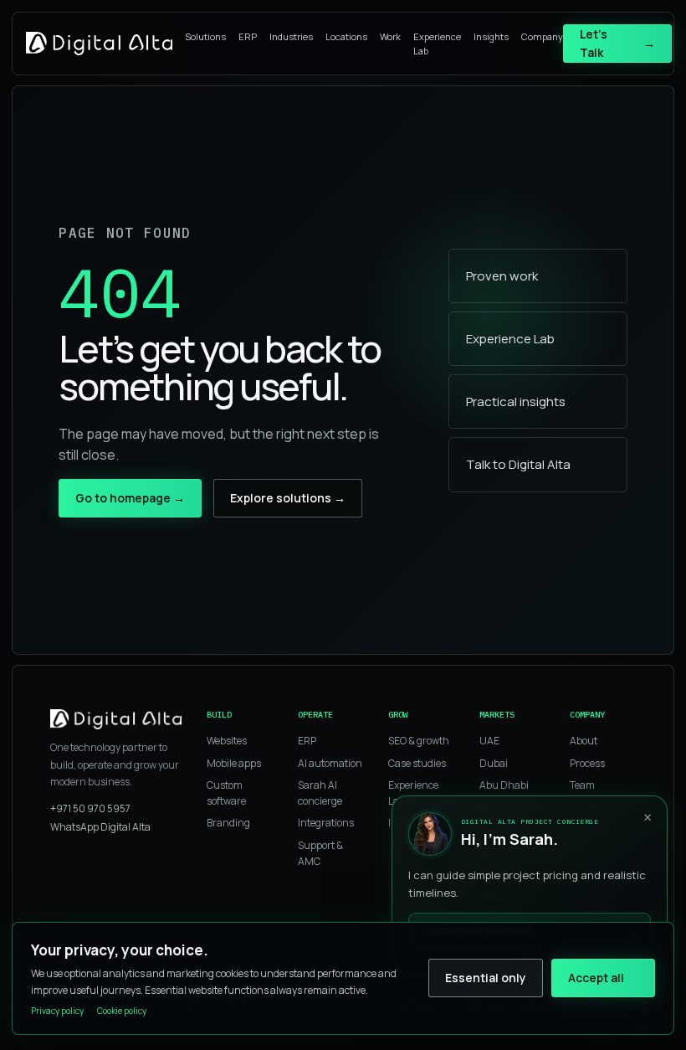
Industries (291, 36)
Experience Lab (437, 43)
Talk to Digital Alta (518, 464)
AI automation (330, 763)
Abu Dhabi (504, 785)
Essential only (485, 978)
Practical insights (516, 401)
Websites (227, 740)
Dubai (493, 763)
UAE (489, 740)
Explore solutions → (288, 498)
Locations (346, 36)
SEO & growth (418, 740)
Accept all (596, 978)
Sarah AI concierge (320, 793)
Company (542, 36)
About (583, 740)
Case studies (417, 763)
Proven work (502, 276)
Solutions (205, 36)
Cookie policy (121, 1011)
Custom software (226, 793)
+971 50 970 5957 (90, 808)
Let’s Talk (617, 43)
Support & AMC (320, 853)
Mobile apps (234, 763)
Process (587, 763)
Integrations (326, 823)
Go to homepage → (130, 498)
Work (390, 36)
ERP (247, 36)
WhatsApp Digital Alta (100, 827)
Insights (491, 36)
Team (582, 785)
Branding (228, 823)
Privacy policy (57, 1011)
